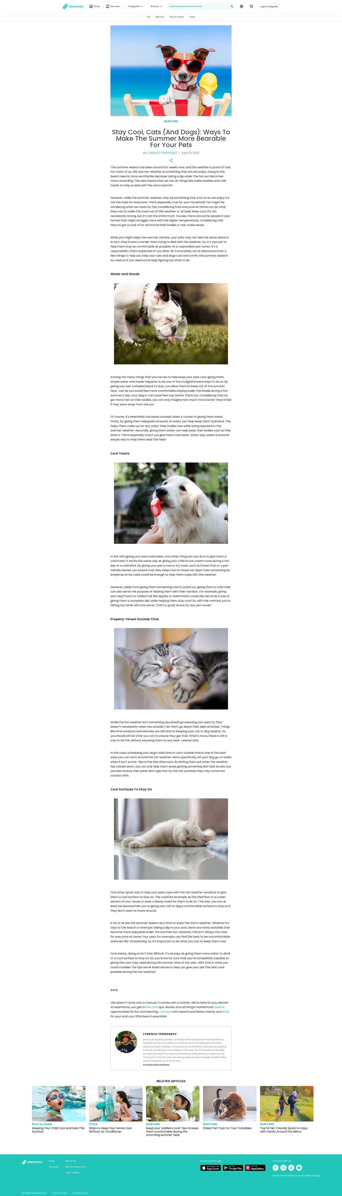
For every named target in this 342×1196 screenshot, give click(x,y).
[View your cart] (251, 6)
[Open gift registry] (241, 6)
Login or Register (269, 6)
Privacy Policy (80, 1193)
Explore (219, 1007)
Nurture (171, 121)
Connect (165, 1012)
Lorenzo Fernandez (162, 153)
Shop (225, 1012)
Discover (152, 1007)
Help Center (72, 1172)
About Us (70, 1161)
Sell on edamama (75, 1167)
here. (317, 1175)
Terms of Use (59, 1193)
